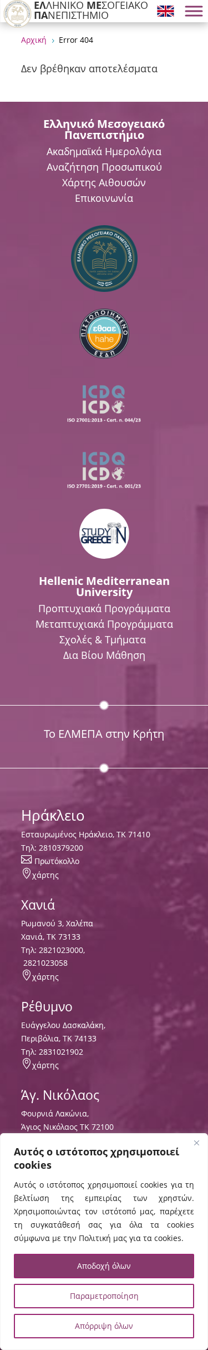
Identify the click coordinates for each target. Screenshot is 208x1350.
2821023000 (61, 950)
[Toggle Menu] (193, 11)
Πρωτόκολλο (56, 861)
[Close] (196, 1142)
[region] (104, 1241)
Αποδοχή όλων (104, 1265)
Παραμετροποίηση (104, 1296)
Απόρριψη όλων (104, 1326)
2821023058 (44, 962)
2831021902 (61, 1051)
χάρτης (45, 875)
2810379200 (61, 847)
